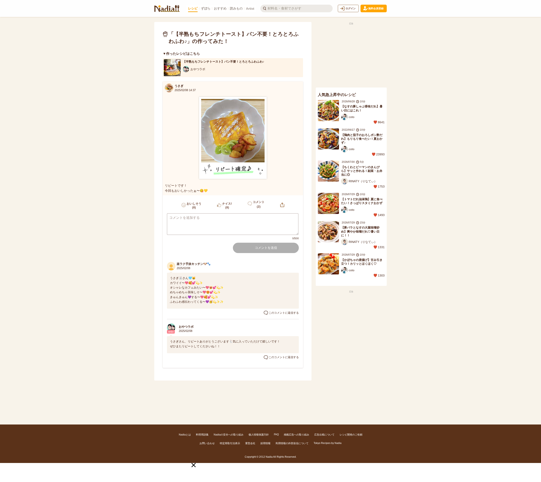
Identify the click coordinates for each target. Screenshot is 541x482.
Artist (250, 8)
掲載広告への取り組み (296, 434)
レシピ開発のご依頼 (351, 434)
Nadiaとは (185, 434)
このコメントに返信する (284, 312)
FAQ (276, 434)
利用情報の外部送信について (292, 443)
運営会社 (250, 443)
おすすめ (220, 8)
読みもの (236, 8)
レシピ (193, 8)
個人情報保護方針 (259, 434)
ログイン (351, 8)
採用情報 (265, 443)
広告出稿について (324, 434)
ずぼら (205, 8)
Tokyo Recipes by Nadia (328, 443)
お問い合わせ (207, 443)
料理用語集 (202, 434)
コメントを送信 (266, 247)
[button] (193, 465)
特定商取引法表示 (230, 443)
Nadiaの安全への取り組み (228, 434)
